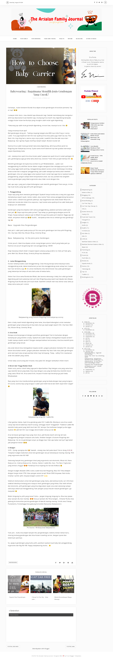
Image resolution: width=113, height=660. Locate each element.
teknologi (85, 269)
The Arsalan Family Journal (44, 656)
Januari (88, 326)
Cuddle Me (47, 463)
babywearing (42, 86)
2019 (86, 328)
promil (84, 255)
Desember (89, 330)
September (89, 336)
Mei (87, 340)
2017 (86, 349)
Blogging (79, 38)
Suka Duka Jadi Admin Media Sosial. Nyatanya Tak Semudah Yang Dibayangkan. (93, 137)
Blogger (46, 648)
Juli (87, 338)
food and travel (87, 217)
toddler (84, 274)
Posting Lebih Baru (13, 646)
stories (84, 266)
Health (61, 38)
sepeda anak (86, 263)
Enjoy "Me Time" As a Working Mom (94, 356)
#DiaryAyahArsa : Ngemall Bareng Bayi (93, 353)
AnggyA (21, 466)
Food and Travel (50, 38)
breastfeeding (86, 200)
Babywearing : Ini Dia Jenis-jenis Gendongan (31, 238)
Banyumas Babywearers (53, 504)
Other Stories (91, 38)
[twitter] (99, 2)
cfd (83, 209)
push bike (85, 258)
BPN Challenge (86, 198)
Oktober (88, 325)
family (84, 214)
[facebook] (94, 2)
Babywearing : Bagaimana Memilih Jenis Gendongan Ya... (94, 359)
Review (70, 38)
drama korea (86, 211)
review (84, 261)
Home (15, 38)
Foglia (65, 463)
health (84, 228)
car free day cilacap (88, 206)
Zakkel (40, 463)
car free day (86, 203)
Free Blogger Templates (73, 655)
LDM (83, 239)
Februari (88, 345)
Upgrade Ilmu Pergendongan (25, 225)
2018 (86, 332)
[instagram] (96, 2)
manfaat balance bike (89, 241)
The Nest (59, 463)
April (87, 341)
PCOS (83, 252)
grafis (84, 225)
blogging (84, 195)
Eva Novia (92, 57)
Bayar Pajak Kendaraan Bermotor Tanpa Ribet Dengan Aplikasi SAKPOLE (97, 170)
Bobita (34, 463)
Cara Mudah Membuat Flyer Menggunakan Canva (97, 148)
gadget (84, 222)
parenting (85, 250)
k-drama (85, 231)
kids (83, 236)
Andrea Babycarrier (24, 463)
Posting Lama (71, 646)
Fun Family (24, 38)
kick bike (85, 233)
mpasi (84, 247)
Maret (88, 343)
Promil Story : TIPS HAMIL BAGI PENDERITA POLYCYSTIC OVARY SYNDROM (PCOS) (92, 159)
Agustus (88, 371)
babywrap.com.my (56, 317)
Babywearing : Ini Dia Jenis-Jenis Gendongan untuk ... (93, 362)
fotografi (85, 220)
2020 (86, 322)
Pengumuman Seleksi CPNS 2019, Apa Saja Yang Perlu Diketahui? (97, 125)
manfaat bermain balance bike (92, 244)
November (89, 323)
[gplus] (102, 2)
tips (83, 271)
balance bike (86, 192)
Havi (53, 463)
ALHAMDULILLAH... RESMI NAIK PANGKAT (93, 366)
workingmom (86, 277)
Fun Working (36, 38)
